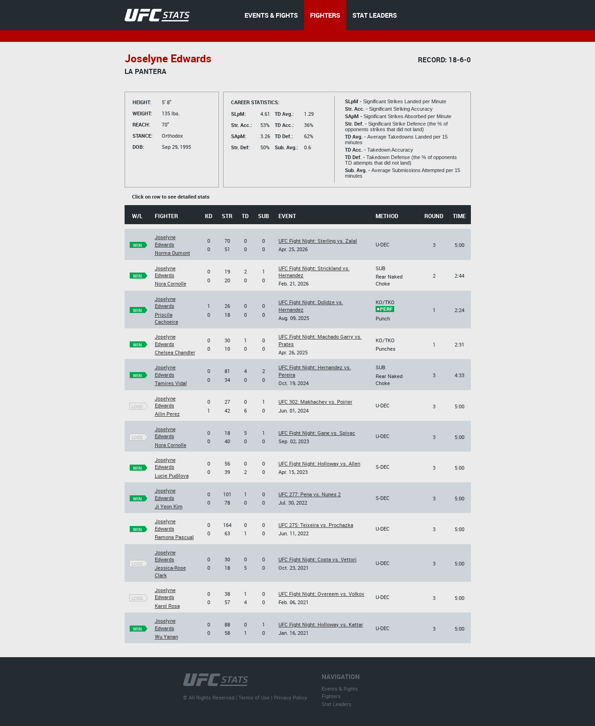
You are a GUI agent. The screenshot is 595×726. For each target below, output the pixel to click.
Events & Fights (340, 688)
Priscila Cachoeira (166, 318)
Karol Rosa (167, 605)
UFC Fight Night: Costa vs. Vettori (317, 559)
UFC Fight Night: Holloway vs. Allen (319, 463)
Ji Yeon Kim (169, 506)
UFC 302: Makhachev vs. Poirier (315, 401)
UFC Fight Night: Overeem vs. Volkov (321, 593)
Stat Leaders (336, 703)
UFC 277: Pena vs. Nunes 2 (309, 494)
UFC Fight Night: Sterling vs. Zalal (317, 240)
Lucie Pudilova (172, 475)
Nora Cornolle (170, 283)
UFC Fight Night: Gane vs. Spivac (316, 432)
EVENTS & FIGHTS (271, 15)
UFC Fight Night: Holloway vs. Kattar (320, 624)
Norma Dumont (172, 252)
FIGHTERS (325, 15)
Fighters (331, 696)
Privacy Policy (290, 697)
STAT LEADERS (374, 15)
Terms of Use (254, 697)
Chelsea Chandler (175, 352)
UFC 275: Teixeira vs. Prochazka (315, 524)
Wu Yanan (166, 636)
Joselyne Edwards (165, 240)
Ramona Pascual (174, 536)
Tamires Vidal (171, 383)
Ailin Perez (167, 413)
